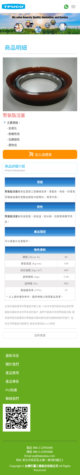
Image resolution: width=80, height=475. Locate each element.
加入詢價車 (43, 155)
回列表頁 (40, 335)
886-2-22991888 (43, 451)
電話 (29, 447)
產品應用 (12, 373)
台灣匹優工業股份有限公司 (13, 6)
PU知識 (11, 390)
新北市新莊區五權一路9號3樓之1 (43, 460)
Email (27, 455)
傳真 (29, 451)
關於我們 (12, 364)
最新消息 (12, 356)
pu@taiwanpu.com (43, 455)
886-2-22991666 (43, 447)
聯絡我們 (12, 399)
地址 (19, 460)
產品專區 (12, 381)
